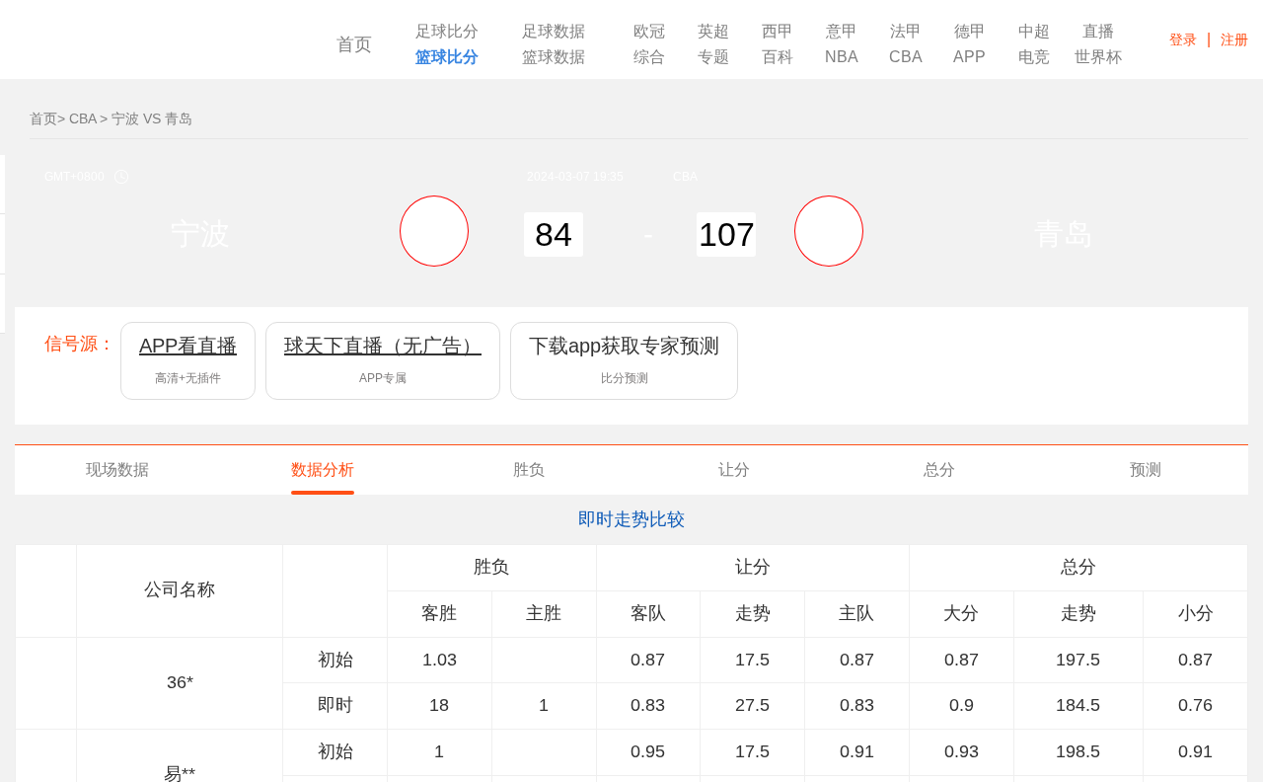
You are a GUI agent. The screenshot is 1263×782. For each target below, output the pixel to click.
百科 (777, 57)
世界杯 (1098, 57)
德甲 (970, 31)
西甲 (777, 31)
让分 (734, 469)
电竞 (1034, 57)
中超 (1034, 31)
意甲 (841, 31)
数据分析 (322, 469)
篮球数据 (553, 57)
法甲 (906, 31)
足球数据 (553, 31)
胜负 (529, 469)
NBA (841, 57)
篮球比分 (447, 57)
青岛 (1063, 233)
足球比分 (447, 31)
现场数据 (117, 469)
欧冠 (649, 31)
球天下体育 (151, 47)
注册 (1234, 39)
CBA (906, 57)
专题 (713, 57)
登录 (1183, 39)
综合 (649, 57)
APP (969, 57)
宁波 (200, 233)
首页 (354, 44)
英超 (713, 31)
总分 (939, 469)
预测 (1145, 469)
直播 (1098, 31)
